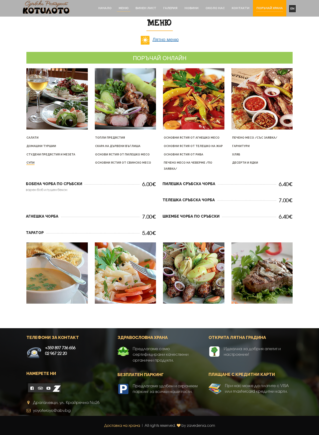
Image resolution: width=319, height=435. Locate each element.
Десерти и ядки (245, 162)
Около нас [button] (215, 8)
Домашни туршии (41, 146)
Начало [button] (105, 8)
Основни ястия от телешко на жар (193, 146)
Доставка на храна (122, 425)
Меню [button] (123, 8)
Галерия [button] (170, 8)
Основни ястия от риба (183, 154)
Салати (32, 137)
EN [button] (292, 8)
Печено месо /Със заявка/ (254, 137)
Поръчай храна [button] (269, 8)
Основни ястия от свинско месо (123, 162)
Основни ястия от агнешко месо (192, 137)
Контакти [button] (240, 8)
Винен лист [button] (145, 8)
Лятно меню (165, 39)
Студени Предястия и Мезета (50, 154)
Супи (30, 162)
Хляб (236, 154)
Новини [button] (191, 8)
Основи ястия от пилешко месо (122, 154)
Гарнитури (241, 146)
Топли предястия (110, 137)
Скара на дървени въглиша (117, 146)
